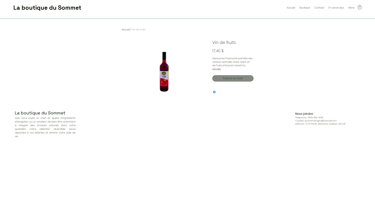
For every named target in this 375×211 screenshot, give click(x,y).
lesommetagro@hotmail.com (321, 120)
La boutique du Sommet (40, 113)
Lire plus (216, 68)
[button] (336, 8)
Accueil (126, 29)
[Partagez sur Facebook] (214, 92)
